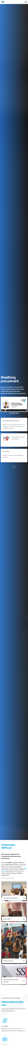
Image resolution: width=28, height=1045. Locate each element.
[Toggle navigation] (25, 2)
